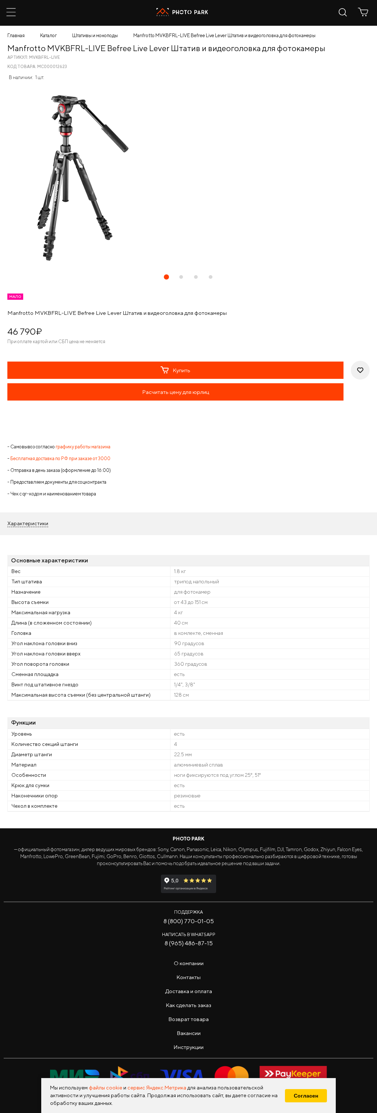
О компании (189, 963)
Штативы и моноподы (95, 35)
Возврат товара (188, 1019)
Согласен (306, 1096)
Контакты (188, 977)
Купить (181, 370)
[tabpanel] (188, 178)
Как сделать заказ (188, 1005)
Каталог (48, 35)
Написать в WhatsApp (188, 934)
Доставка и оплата (188, 991)
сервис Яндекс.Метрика (156, 1088)
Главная (16, 35)
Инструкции (188, 1047)
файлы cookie (105, 1088)
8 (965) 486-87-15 (189, 943)
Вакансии (189, 1033)
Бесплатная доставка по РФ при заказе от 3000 (60, 458)
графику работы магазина (83, 446)
